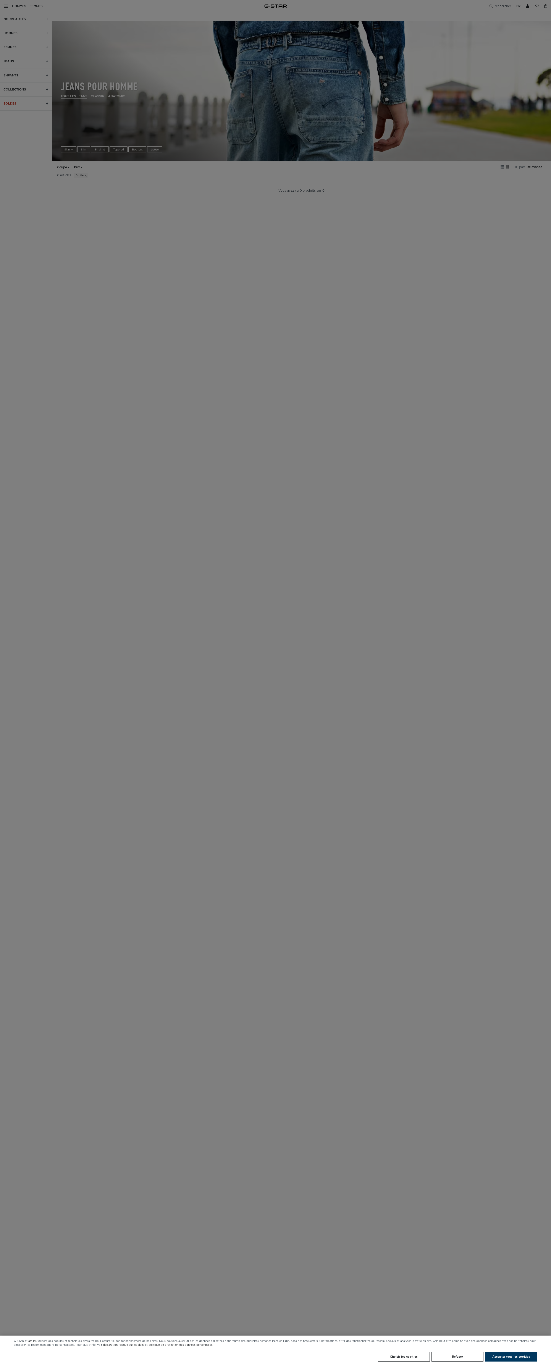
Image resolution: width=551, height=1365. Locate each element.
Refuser (457, 1356)
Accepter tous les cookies (511, 1356)
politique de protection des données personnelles (180, 1344)
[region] (275, 1350)
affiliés (32, 1340)
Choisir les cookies (404, 1356)
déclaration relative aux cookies (123, 1344)
